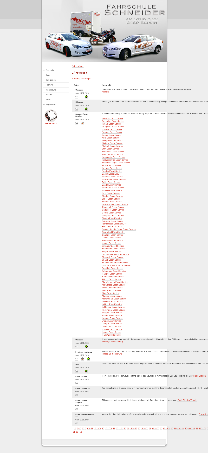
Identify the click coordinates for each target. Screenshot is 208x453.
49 (197, 428)
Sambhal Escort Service (112, 268)
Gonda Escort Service (111, 238)
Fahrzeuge (51, 80)
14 (100, 428)
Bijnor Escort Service (111, 199)
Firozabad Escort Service (113, 226)
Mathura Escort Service (112, 143)
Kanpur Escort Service (112, 315)
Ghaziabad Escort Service (113, 232)
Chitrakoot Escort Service (113, 210)
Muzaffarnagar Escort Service (115, 282)
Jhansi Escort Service (111, 321)
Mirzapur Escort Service (112, 288)
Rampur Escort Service (112, 274)
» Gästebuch (51, 123)
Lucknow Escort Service (112, 301)
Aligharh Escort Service (112, 146)
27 (136, 428)
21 (119, 428)
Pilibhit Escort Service (111, 279)
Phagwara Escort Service (113, 127)
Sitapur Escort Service (112, 252)
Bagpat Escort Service (112, 174)
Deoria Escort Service (111, 213)
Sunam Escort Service (112, 135)
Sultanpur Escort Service (113, 246)
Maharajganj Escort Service (114, 299)
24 (128, 428)
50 (200, 428)
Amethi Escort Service (111, 165)
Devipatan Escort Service (113, 215)
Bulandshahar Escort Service (115, 204)
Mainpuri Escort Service (112, 140)
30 (144, 428)
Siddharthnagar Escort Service (115, 254)
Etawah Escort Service (112, 218)
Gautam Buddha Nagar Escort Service (119, 229)
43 (180, 428)
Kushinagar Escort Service (113, 310)
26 (133, 428)
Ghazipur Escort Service (112, 235)
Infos (48, 75)
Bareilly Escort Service (112, 190)
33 (153, 428)
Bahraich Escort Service (112, 177)
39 (169, 428)
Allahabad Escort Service (113, 152)
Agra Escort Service (110, 138)
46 (189, 428)
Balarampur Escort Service (114, 179)
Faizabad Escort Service (113, 221)
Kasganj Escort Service (112, 313)
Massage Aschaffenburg (112, 342)
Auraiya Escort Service (112, 171)
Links (48, 99)
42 (177, 428)
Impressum (51, 104)
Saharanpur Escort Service (114, 271)
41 (175, 428)
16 (106, 428)
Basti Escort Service (111, 193)
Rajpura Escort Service (112, 129)
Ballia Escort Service (111, 182)
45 (186, 428)
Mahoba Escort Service (112, 296)
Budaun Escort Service (112, 202)
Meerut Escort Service (111, 290)
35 (158, 428)
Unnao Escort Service (111, 243)
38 (166, 428)
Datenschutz (78, 66)
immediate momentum (112, 354)
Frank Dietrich (199, 376)
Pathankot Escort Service (113, 121)
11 (92, 428)
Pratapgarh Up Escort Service (115, 160)
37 (164, 428)
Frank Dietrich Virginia (187, 400)
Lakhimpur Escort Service (113, 307)
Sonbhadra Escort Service (113, 249)
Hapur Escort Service (111, 335)
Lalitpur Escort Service (112, 304)
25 (131, 428)
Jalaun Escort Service (111, 326)
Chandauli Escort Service (113, 207)
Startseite (50, 70)
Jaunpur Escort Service (112, 324)
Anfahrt (49, 95)
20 (117, 428)
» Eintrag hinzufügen (81, 78)
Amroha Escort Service (112, 168)
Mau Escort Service (110, 293)
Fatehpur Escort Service (112, 154)
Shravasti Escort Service (113, 257)
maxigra (105, 92)
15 (103, 428)
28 (139, 428)
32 (150, 428)
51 (202, 428)
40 (172, 428)
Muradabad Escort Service (113, 285)
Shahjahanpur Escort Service (115, 263)
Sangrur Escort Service (112, 132)
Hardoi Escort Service (111, 332)
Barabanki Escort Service (113, 188)
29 (142, 428)
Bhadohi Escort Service (112, 196)
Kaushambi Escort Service (113, 157)
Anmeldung (51, 90)
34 (155, 428)
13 (97, 428)
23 (125, 428)
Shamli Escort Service (111, 260)
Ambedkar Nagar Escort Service (116, 163)
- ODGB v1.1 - (77, 432)
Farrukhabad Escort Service (114, 224)
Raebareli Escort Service (113, 276)
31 (147, 428)
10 (89, 428)
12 (95, 428)
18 (111, 428)
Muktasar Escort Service (112, 118)
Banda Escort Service (111, 185)
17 (108, 428)
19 (114, 428)
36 (161, 428)
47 (191, 428)
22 (122, 428)
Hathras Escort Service (112, 329)
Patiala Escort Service (111, 124)
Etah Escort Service (110, 149)
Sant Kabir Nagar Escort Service (116, 265)
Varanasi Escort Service (112, 240)
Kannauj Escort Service (112, 318)
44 (183, 428)
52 (205, 428)
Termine (49, 85)
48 (194, 428)
